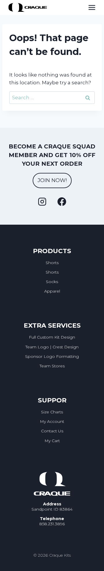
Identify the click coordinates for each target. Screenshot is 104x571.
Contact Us (52, 430)
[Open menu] (92, 7)
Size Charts (52, 412)
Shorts (52, 262)
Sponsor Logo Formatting (52, 356)
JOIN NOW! (52, 180)
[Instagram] (42, 201)
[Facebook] (61, 201)
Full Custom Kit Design (52, 337)
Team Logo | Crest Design (52, 347)
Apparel (52, 291)
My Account (52, 421)
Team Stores (52, 365)
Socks (52, 281)
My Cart (52, 440)
